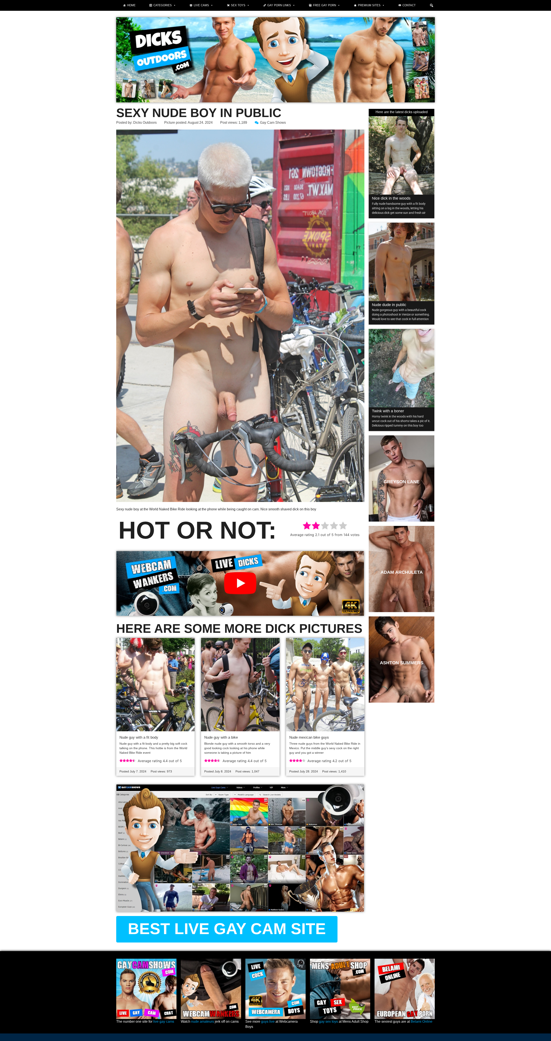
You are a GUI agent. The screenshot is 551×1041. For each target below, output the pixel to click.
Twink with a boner (388, 411)
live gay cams (163, 1021)
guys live (268, 1021)
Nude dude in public (389, 305)
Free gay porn (324, 5)
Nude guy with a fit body (138, 737)
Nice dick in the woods (391, 198)
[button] (431, 5)
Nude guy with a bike (221, 737)
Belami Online (421, 1021)
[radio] (307, 526)
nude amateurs (202, 1021)
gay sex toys (328, 1021)
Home (131, 5)
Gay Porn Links (279, 5)
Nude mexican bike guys (309, 737)
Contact (409, 5)
